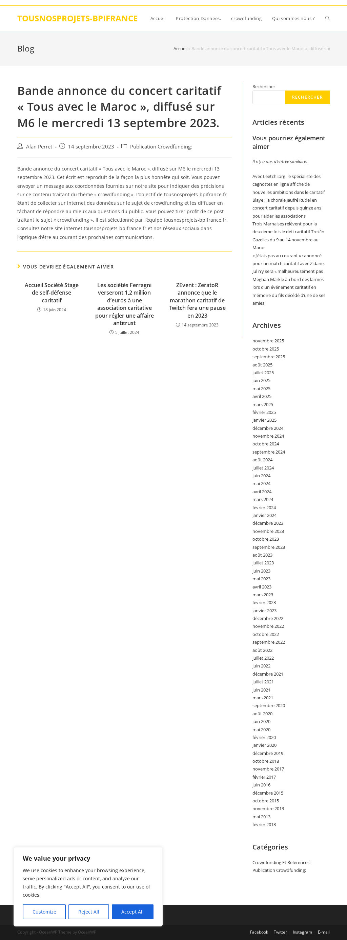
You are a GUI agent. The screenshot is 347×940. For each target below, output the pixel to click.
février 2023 (264, 602)
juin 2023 (261, 571)
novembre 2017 (268, 769)
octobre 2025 (265, 349)
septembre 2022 (268, 642)
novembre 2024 (268, 436)
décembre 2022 (267, 618)
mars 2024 (262, 499)
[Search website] (327, 18)
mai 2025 (261, 388)
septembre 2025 (268, 357)
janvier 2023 (264, 610)
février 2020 (264, 737)
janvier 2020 (264, 745)
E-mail (324, 932)
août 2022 (262, 650)
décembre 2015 (267, 793)
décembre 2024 (267, 428)
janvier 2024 (264, 515)
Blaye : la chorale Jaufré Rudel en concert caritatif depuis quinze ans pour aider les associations (286, 208)
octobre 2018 (265, 761)
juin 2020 (261, 721)
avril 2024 (261, 491)
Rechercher (263, 86)
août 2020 (262, 714)
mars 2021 (262, 698)
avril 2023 (261, 587)
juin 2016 (261, 785)
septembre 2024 (268, 452)
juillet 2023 (263, 563)
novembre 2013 (268, 808)
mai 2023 (261, 579)
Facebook (259, 932)
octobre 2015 (265, 801)
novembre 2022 (268, 626)
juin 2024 (261, 476)
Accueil (180, 48)
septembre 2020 (268, 705)
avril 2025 (261, 396)
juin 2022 (261, 666)
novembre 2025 (268, 341)
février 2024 (264, 507)
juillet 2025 (263, 372)
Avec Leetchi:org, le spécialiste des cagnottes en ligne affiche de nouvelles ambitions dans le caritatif (288, 184)
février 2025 (264, 412)
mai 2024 (261, 483)
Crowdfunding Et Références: (281, 862)
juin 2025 (261, 380)
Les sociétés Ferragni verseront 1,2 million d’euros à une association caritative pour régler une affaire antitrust (124, 304)
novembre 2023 (268, 531)
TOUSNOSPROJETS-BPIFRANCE (77, 18)
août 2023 (262, 555)
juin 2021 (261, 690)
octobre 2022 (265, 634)
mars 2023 (262, 595)
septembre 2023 (268, 547)
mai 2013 (261, 817)
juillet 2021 (263, 682)
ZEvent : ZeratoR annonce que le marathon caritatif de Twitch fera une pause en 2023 (197, 300)
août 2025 (262, 365)
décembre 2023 (267, 523)
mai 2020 (261, 729)
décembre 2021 (267, 674)
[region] (88, 886)
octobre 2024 (265, 444)
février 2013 (264, 824)
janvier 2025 (264, 420)
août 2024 (262, 460)
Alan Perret (39, 146)
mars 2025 (262, 404)
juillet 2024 (263, 468)
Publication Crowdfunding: (161, 146)
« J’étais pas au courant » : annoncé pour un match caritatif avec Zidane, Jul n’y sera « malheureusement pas (288, 264)
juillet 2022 (263, 658)
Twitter (280, 932)
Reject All (88, 911)
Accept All (132, 911)
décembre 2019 (267, 753)
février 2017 (264, 777)
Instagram (302, 932)
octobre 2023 (265, 539)
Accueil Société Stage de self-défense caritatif (52, 292)
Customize (44, 911)
